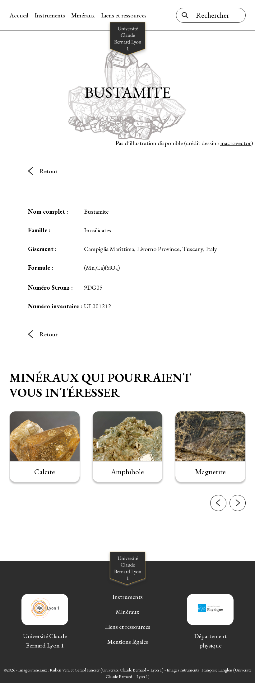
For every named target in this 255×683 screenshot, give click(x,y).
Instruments (50, 15)
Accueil (18, 15)
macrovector (235, 143)
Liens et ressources (123, 15)
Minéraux (83, 15)
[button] (218, 503)
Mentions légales (127, 642)
